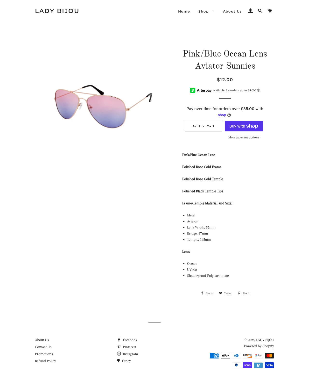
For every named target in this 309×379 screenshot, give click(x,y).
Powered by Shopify (259, 346)
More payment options (243, 137)
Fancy (126, 361)
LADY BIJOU (57, 10)
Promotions (44, 354)
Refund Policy (45, 361)
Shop (204, 11)
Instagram (130, 354)
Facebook (129, 340)
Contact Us (43, 347)
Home (184, 11)
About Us (232, 11)
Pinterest (129, 347)
